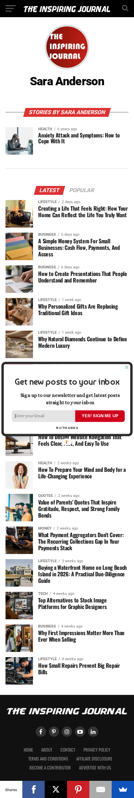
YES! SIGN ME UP (100, 415)
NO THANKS (67, 428)
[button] (66, 381)
